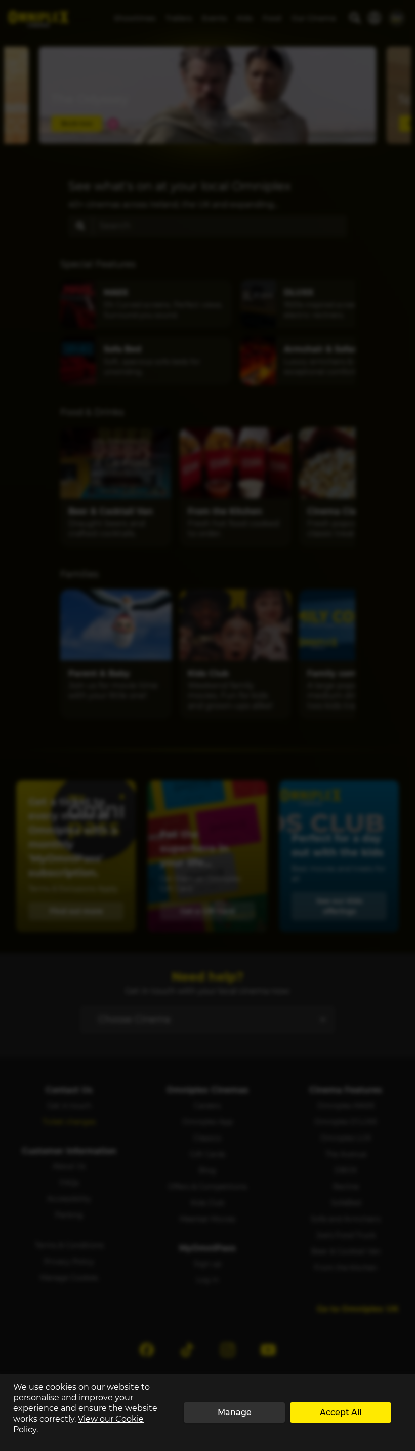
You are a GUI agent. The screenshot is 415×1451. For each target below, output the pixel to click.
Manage (235, 1412)
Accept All (340, 1412)
